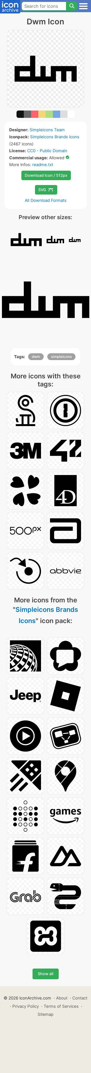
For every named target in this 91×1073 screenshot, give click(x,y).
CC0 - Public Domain (47, 150)
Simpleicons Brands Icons (54, 136)
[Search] (71, 6)
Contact (79, 998)
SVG (42, 189)
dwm (36, 356)
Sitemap (45, 1014)
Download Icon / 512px (46, 175)
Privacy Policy (25, 1006)
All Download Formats (45, 200)
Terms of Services (61, 1006)
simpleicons (61, 356)
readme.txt (42, 164)
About (61, 998)
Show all (45, 973)
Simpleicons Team (47, 129)
